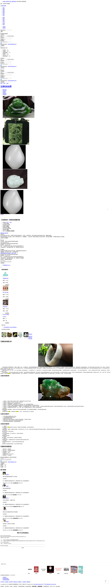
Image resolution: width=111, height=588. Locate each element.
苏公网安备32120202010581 (50, 584)
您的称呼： (2, 37)
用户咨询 (30, 338)
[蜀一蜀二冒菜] (5, 290)
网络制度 (28, 581)
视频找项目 (14, 1)
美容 (4, 10)
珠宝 (4, 13)
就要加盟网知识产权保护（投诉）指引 (8, 253)
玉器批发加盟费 (6, 579)
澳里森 (49, 573)
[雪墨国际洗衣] (5, 276)
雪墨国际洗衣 (5, 278)
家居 (4, 11)
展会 (11, 1)
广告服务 (24, 581)
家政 (4, 20)
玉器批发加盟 (5, 578)
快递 (4, 23)
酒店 (4, 19)
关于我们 (2, 581)
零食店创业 (5, 306)
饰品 (4, 18)
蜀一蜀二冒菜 (5, 292)
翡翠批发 (26, 337)
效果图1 (2, 212)
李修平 (7, 486)
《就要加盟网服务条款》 (12, 44)
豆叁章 (65, 573)
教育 (4, 12)
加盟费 (4, 91)
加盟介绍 (30, 336)
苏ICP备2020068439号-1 (39, 584)
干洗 (4, 22)
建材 (4, 17)
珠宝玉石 (4, 337)
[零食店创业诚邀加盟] (5, 304)
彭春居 (7, 474)
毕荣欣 (7, 521)
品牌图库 (4, 94)
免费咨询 (30, 334)
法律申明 (11, 581)
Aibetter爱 (72, 573)
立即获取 (2, 45)
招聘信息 (15, 581)
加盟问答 (4, 93)
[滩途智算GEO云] (6, 265)
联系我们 (20, 581)
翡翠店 (9, 337)
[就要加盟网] (3, 5)
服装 (4, 9)
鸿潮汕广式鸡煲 (80, 573)
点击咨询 (7, 284)
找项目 (4, 1)
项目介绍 (4, 89)
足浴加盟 (34, 570)
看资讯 (4, 27)
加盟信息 (30, 337)
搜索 (1, 31)
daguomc (4, 316)
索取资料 (6, 233)
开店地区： (2, 34)
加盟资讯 (7, 1)
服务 (4, 15)
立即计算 (2, 67)
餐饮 (4, 7)
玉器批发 (4, 577)
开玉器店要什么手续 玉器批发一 (10, 327)
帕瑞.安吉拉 (57, 573)
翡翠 (20, 337)
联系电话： (2, 40)
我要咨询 (2, 233)
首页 (1, 83)
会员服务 (6, 581)
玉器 (7, 83)
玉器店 (15, 337)
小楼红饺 (41, 573)
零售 (4, 24)
